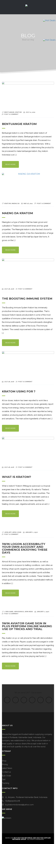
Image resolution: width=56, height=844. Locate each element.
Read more (10, 164)
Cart (3, 779)
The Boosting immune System (27, 298)
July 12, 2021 (30, 112)
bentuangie (9, 112)
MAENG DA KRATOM (17, 213)
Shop (4, 761)
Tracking (5, 783)
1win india (29, 611)
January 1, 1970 (31, 532)
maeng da (15, 203)
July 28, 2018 (9, 289)
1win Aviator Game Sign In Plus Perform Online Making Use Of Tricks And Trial (27, 626)
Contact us (6, 772)
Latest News (7, 768)
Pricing (5, 764)
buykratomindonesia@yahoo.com (19, 805)
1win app (7, 532)
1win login (16, 532)
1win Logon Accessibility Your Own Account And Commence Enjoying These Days (24, 548)
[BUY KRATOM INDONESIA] (28, 8)
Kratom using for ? (18, 391)
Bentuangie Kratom (19, 124)
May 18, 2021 (28, 203)
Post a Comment (11, 114)
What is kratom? (16, 477)
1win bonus (19, 611)
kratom (18, 112)
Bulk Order (6, 776)
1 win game (8, 611)
